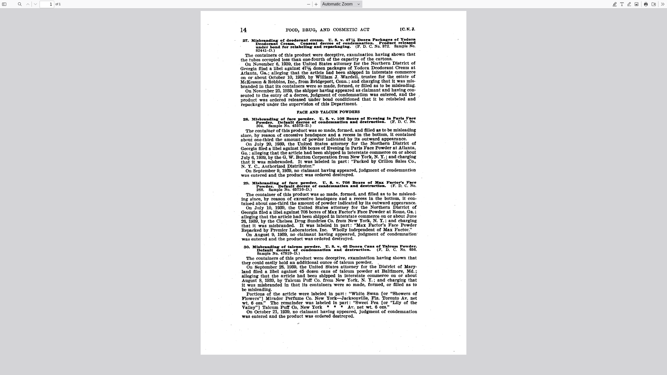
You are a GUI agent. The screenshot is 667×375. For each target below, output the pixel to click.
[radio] (614, 4)
